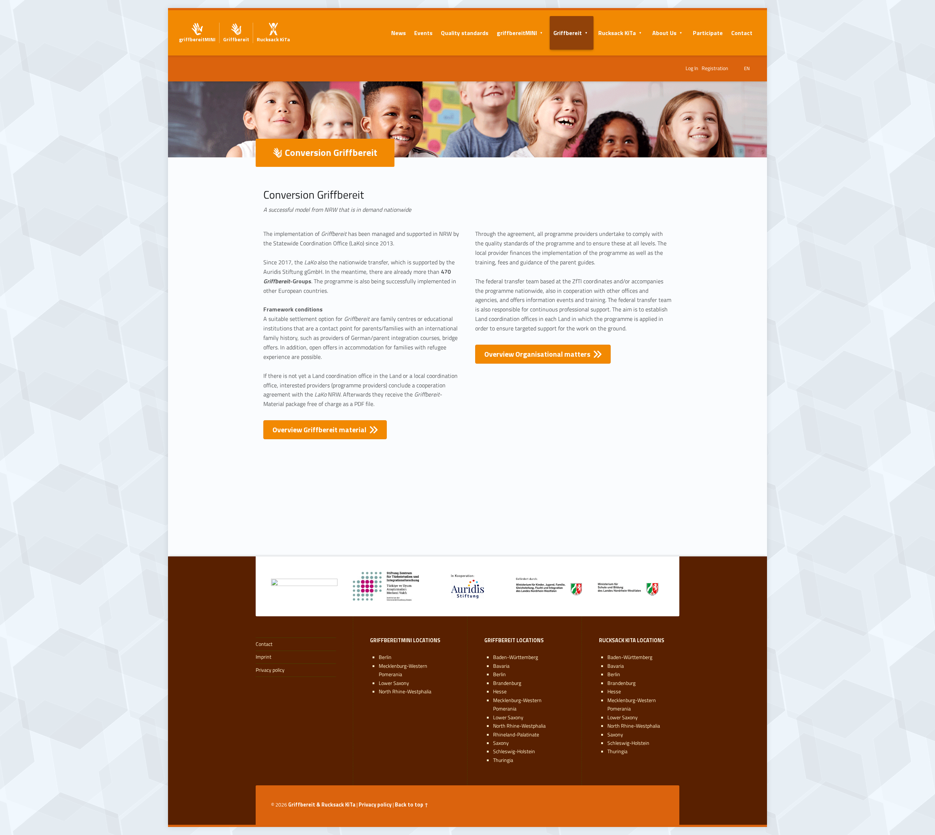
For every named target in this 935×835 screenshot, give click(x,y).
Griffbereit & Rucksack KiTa (321, 805)
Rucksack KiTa (617, 32)
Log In (692, 68)
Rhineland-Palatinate (516, 735)
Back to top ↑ (411, 805)
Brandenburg (507, 683)
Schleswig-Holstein (514, 751)
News (398, 32)
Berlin (385, 657)
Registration (715, 68)
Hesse (500, 691)
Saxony (501, 743)
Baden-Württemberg (515, 657)
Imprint (263, 657)
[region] (467, 519)
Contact (741, 32)
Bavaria (501, 666)
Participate (708, 32)
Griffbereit (567, 32)
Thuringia (503, 760)
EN (747, 68)
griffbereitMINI (517, 32)
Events (423, 32)
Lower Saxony (394, 683)
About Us (664, 32)
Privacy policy (270, 670)
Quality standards (464, 32)
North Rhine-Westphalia (405, 691)
